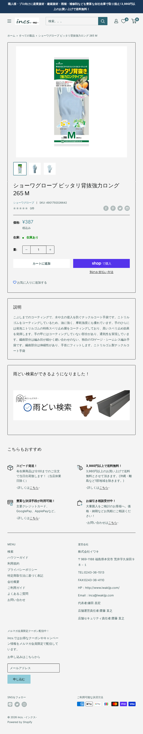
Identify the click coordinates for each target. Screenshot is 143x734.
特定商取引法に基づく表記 (25, 575)
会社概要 (13, 582)
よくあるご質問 (17, 593)
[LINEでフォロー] (10, 705)
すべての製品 (27, 35)
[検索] (102, 21)
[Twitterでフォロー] (17, 704)
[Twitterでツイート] (120, 208)
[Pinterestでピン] (113, 208)
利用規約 (13, 563)
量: (15, 249)
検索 (10, 551)
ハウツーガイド (17, 557)
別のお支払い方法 (101, 272)
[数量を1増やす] (50, 250)
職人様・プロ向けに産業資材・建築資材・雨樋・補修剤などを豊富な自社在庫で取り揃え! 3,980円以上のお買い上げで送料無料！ (71, 6)
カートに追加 (41, 263)
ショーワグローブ (23, 202)
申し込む (19, 679)
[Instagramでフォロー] (24, 704)
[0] (134, 21)
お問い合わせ (16, 600)
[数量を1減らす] (26, 250)
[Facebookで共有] (106, 208)
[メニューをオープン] (9, 21)
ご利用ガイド (16, 588)
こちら (34, 487)
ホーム (11, 35)
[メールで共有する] (127, 208)
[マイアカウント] (116, 21)
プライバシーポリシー (22, 569)
